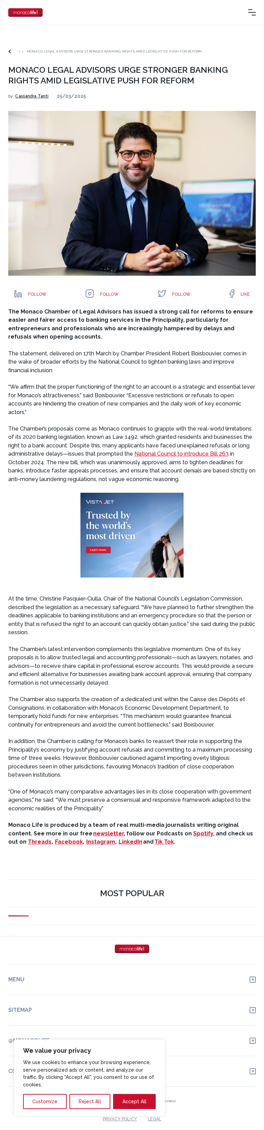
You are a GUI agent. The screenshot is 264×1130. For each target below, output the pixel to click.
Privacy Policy (120, 1119)
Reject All (90, 1101)
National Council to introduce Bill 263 (181, 453)
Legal (154, 1119)
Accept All (134, 1101)
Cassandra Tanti (31, 96)
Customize (44, 1101)
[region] (89, 1077)
